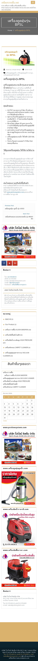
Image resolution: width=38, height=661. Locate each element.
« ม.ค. (5, 421)
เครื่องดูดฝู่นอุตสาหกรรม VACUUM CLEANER (18, 378)
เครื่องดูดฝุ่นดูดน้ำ (11, 73)
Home (10, 30)
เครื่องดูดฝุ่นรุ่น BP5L (22, 30)
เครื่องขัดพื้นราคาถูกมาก (19, 284)
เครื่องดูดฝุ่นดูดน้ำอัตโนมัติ (11, 75)
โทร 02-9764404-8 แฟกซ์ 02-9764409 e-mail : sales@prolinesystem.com (18, 655)
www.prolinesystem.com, (15, 192)
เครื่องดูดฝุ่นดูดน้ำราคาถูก (25, 73)
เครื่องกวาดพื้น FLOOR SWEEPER (16, 330)
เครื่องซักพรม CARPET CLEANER (16, 347)
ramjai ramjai (16, 69)
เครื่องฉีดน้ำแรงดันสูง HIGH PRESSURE (18, 340)
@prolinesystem (14, 283)
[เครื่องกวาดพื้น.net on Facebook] (4, 263)
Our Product (9, 324)
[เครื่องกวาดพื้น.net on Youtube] (9, 263)
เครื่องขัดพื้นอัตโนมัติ (12, 335)
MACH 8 (8, 319)
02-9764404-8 (12, 277)
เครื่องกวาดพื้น (8, 372)
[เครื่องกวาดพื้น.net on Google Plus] (15, 263)
